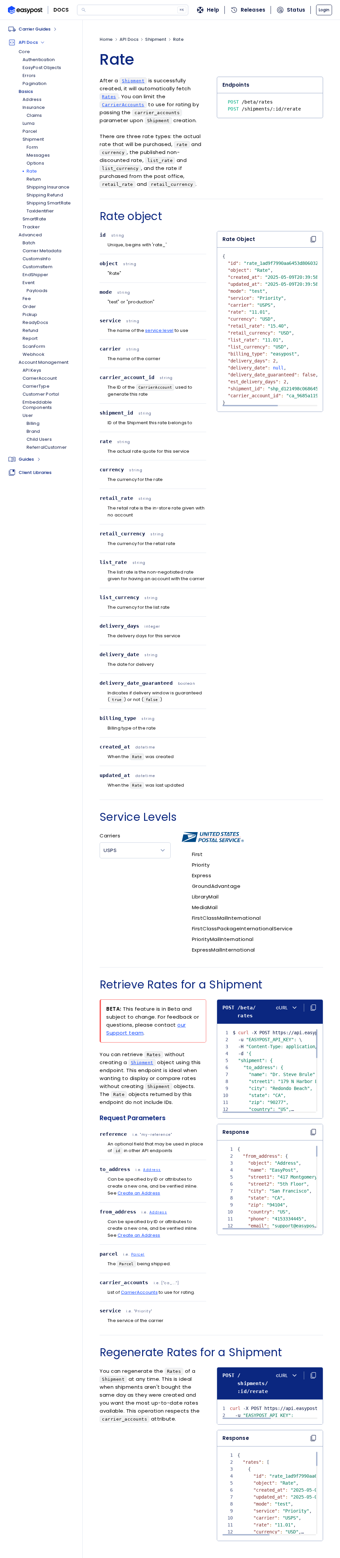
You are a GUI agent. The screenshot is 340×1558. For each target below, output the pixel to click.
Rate (178, 39)
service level (159, 330)
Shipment (155, 39)
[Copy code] (313, 1132)
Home (106, 39)
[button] (324, 10)
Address (152, 1169)
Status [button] (296, 9)
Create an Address (139, 1193)
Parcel (138, 1254)
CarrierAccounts (139, 1292)
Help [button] (213, 9)
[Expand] (39, 459)
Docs (61, 9)
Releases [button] (253, 9)
